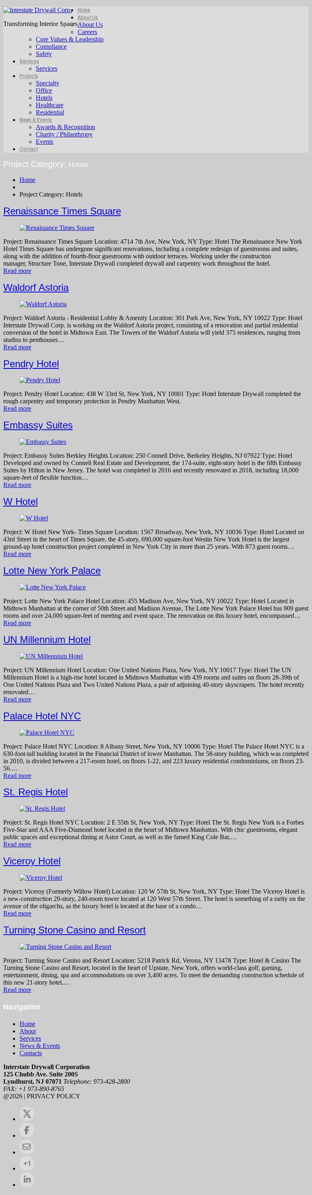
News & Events (36, 119)
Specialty (47, 83)
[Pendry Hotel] (40, 380)
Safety (44, 53)
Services (29, 61)
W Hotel (20, 501)
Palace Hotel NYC (42, 715)
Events (44, 141)
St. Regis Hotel (35, 791)
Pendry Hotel (31, 363)
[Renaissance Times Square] (57, 227)
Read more (17, 270)
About (28, 1031)
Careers (87, 31)
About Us (88, 17)
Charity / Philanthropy (64, 134)
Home (84, 10)
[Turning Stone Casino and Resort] (65, 946)
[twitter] (27, 1118)
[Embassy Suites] (43, 441)
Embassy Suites (38, 425)
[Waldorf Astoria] (43, 304)
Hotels (44, 97)
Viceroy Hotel (32, 860)
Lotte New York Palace (52, 570)
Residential (50, 112)
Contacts (31, 1053)
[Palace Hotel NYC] (47, 732)
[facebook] (27, 1135)
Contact (29, 149)
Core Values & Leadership (70, 39)
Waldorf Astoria (36, 287)
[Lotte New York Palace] (53, 587)
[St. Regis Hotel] (42, 808)
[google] (27, 1168)
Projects (29, 76)
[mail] (27, 1152)
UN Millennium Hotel (47, 639)
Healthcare (49, 105)
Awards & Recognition (65, 126)
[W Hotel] (34, 518)
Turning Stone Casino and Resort (74, 929)
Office (44, 90)
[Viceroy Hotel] (41, 877)
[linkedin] (27, 1184)
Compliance (51, 46)
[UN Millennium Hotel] (51, 656)
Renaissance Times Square (62, 211)
